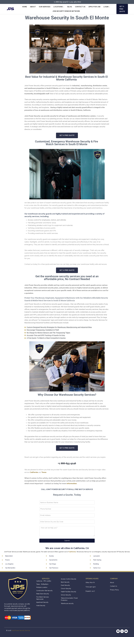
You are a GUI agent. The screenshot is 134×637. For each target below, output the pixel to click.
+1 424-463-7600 (74, 2)
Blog (69, 7)
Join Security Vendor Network (66, 11)
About (33, 7)
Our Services (44, 7)
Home (24, 7)
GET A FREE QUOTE (122, 9)
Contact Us (80, 7)
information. (72, 483)
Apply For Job (94, 7)
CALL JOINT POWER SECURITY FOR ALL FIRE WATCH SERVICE (67, 489)
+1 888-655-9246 (67, 463)
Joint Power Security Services (21, 630)
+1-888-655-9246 (60, 2)
